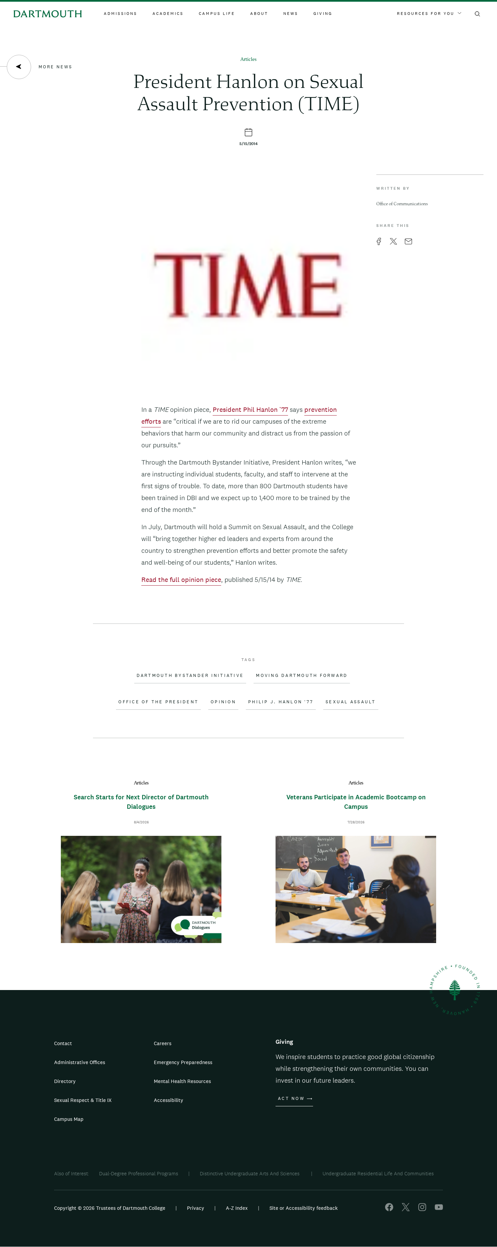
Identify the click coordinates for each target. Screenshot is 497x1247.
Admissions (120, 13)
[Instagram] (422, 1209)
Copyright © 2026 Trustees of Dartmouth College (109, 1208)
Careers (162, 1043)
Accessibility (168, 1100)
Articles (248, 59)
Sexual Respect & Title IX (83, 1100)
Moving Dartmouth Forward (302, 675)
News (290, 13)
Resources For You (425, 13)
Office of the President (158, 702)
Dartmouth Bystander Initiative (190, 675)
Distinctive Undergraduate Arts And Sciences (250, 1173)
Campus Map (69, 1119)
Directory (65, 1081)
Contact (63, 1043)
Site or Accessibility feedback (303, 1208)
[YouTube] (439, 1209)
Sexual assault (351, 702)
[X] (406, 1209)
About (259, 13)
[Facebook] (389, 1209)
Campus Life (217, 13)
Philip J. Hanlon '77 (280, 702)
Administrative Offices (79, 1062)
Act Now (291, 1098)
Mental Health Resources (182, 1081)
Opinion (223, 702)
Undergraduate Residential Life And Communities (378, 1173)
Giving (322, 13)
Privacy (195, 1208)
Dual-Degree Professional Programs (138, 1173)
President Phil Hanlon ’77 (250, 409)
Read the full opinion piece (181, 579)
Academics (168, 13)
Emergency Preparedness (183, 1062)
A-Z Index (237, 1208)
